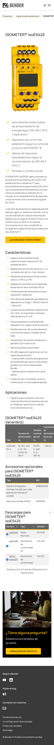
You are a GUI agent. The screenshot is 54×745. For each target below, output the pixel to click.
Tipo (23, 526)
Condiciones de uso (12, 717)
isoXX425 (13, 541)
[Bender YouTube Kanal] (6, 680)
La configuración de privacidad (17, 721)
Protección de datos (12, 725)
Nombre (10, 526)
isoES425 (13, 532)
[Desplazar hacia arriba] (48, 739)
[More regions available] (45, 5)
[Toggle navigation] (49, 5)
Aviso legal (8, 730)
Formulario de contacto (23, 651)
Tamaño (41, 526)
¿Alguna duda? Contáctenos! (25, 239)
